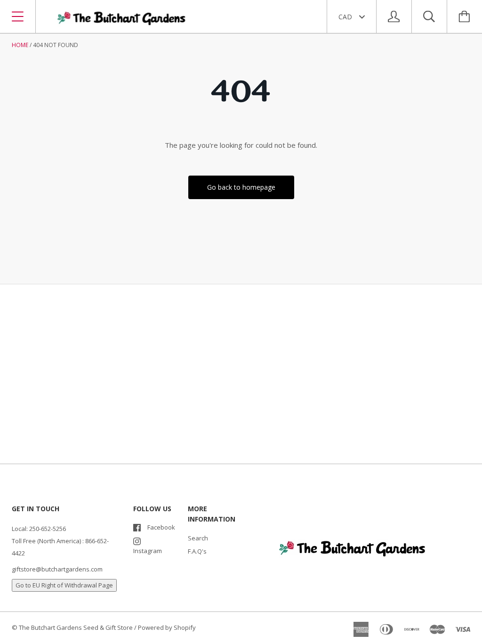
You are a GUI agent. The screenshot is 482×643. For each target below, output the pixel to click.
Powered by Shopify (167, 627)
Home (20, 45)
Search (198, 538)
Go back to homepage (241, 187)
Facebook (161, 527)
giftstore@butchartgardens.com (57, 569)
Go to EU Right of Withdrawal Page (64, 585)
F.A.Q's (197, 551)
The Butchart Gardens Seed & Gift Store (76, 627)
